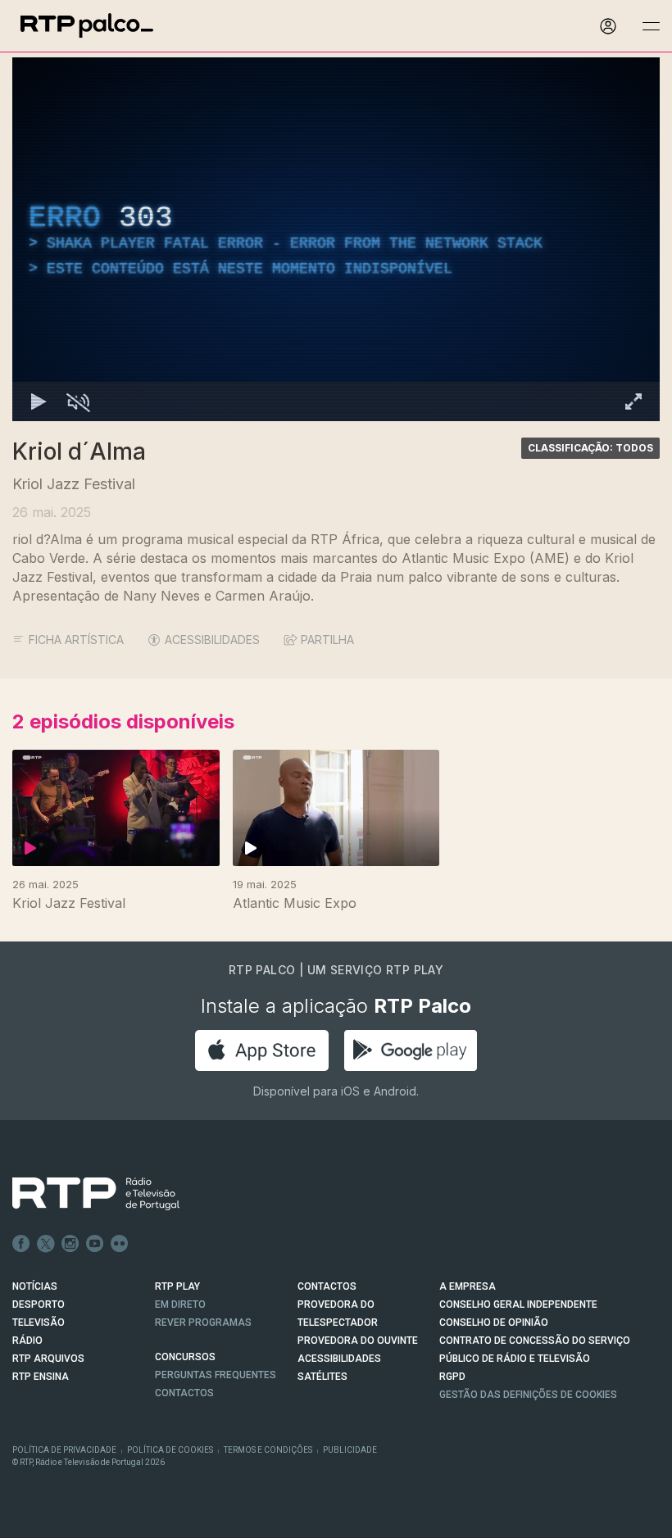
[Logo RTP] (82, 1193)
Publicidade (350, 1449)
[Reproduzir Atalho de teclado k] (38, 401)
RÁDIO (27, 1340)
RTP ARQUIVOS (48, 1358)
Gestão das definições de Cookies (528, 1394)
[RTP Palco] (87, 26)
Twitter (46, 1244)
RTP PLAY (177, 1286)
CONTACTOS (326, 1286)
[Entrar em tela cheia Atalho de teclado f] (633, 401)
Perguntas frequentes (215, 1375)
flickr (120, 1244)
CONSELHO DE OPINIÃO (493, 1322)
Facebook (21, 1244)
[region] (336, 239)
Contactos (184, 1393)
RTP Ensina (40, 1376)
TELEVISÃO (38, 1322)
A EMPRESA (467, 1286)
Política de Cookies (170, 1449)
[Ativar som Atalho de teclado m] (78, 401)
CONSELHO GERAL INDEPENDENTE (518, 1304)
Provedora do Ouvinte (357, 1340)
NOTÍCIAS (34, 1286)
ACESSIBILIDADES (212, 640)
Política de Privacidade (64, 1449)
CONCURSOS (185, 1357)
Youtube (95, 1244)
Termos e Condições (268, 1449)
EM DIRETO (180, 1304)
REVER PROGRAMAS (203, 1322)
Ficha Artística (76, 640)
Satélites (322, 1376)
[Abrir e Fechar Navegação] (650, 26)
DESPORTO (38, 1304)
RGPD (452, 1376)
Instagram (70, 1244)
